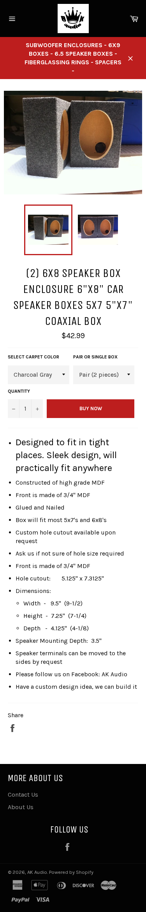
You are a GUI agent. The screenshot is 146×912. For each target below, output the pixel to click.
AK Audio (37, 872)
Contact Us (23, 794)
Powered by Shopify (71, 872)
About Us (20, 807)
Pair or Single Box (95, 357)
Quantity (19, 391)
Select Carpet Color (33, 357)
